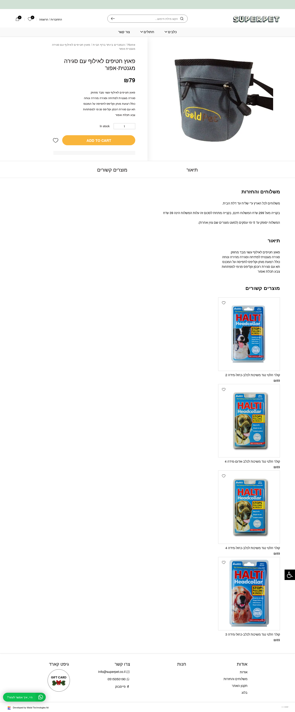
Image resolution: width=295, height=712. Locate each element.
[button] (55, 140)
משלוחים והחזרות (235, 678)
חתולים (149, 31)
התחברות (56, 19)
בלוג (244, 692)
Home (131, 45)
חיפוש (113, 18)
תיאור (192, 169)
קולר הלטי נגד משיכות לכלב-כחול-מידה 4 (252, 547)
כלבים (172, 31)
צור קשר (124, 31)
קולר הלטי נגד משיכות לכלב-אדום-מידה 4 (252, 461)
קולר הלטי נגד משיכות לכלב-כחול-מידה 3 (252, 634)
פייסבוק (120, 686)
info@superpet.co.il (112, 671)
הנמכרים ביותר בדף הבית (109, 45)
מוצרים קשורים (112, 169)
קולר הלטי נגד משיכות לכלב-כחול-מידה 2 (252, 375)
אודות (243, 672)
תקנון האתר (239, 685)
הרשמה (43, 19)
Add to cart (98, 140)
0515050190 (117, 679)
